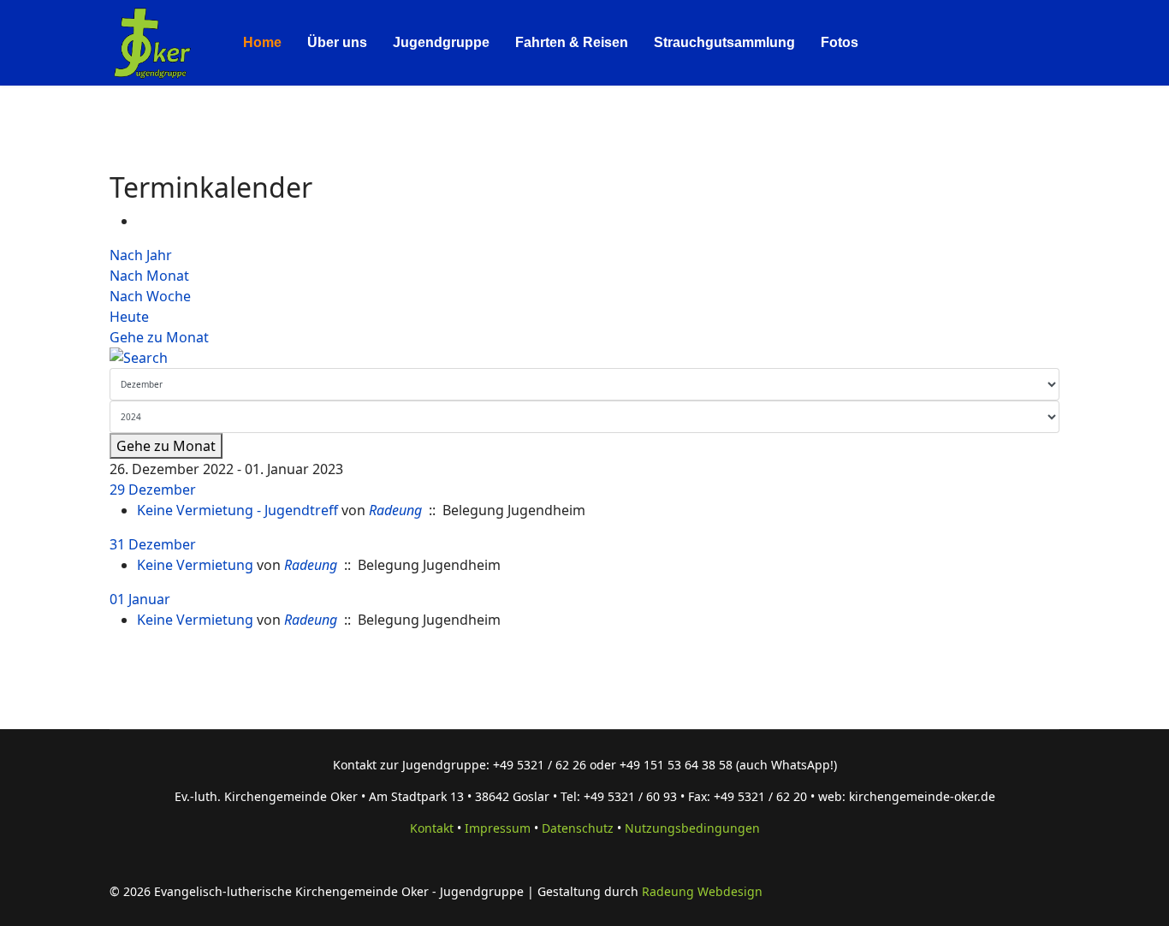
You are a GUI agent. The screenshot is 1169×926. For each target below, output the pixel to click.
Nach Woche (150, 296)
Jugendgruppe (441, 42)
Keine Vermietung (195, 564)
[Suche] (584, 357)
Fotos (839, 42)
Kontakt (432, 828)
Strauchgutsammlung (724, 42)
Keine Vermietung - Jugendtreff (237, 510)
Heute (129, 316)
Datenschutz (578, 828)
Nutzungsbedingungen (692, 828)
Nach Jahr (141, 255)
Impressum (498, 828)
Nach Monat (149, 275)
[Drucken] (142, 220)
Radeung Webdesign (702, 891)
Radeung (395, 510)
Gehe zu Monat (159, 337)
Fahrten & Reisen (571, 42)
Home (262, 42)
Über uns (337, 42)
